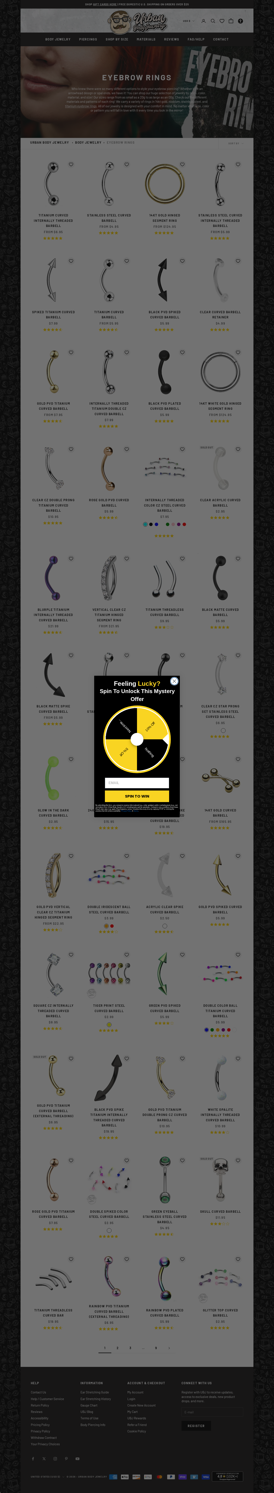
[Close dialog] (174, 681)
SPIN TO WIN (137, 796)
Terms (136, 811)
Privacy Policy (126, 811)
